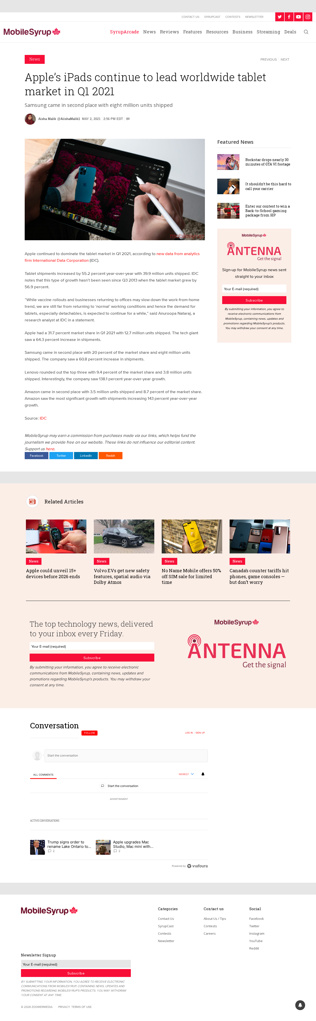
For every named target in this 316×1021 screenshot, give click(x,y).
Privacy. (64, 1007)
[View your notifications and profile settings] (203, 774)
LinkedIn (86, 455)
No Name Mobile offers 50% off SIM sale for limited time (191, 576)
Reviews (169, 32)
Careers (210, 933)
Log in (189, 733)
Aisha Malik (47, 119)
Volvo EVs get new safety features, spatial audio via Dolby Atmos (122, 576)
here (50, 448)
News (149, 32)
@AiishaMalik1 (68, 119)
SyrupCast (212, 16)
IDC (43, 418)
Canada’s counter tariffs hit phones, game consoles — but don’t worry (259, 576)
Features (192, 32)
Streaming (268, 32)
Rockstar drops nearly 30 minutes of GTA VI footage (267, 161)
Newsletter (254, 16)
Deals (290, 32)
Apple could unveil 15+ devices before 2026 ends (53, 573)
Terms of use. (81, 1007)
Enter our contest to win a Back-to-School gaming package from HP (267, 210)
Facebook (36, 455)
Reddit (110, 455)
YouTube (256, 941)
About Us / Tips (215, 918)
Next (285, 59)
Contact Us (190, 16)
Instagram (256, 933)
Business (243, 32)
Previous (268, 59)
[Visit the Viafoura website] (197, 866)
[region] (119, 795)
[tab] (43, 774)
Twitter (61, 455)
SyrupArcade (124, 32)
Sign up (200, 733)
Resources (217, 32)
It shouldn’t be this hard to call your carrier (268, 186)
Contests (232, 16)
